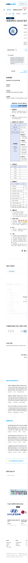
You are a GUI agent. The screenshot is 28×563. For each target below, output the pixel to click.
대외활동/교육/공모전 (17, 10)
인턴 (10, 13)
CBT (25, 9)
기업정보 (18, 13)
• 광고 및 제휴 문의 (18, 542)
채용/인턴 (9, 10)
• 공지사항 (7, 543)
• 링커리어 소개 (8, 542)
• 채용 (7, 545)
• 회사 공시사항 (8, 546)
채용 (13, 13)
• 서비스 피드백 (17, 545)
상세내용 (13, 71)
